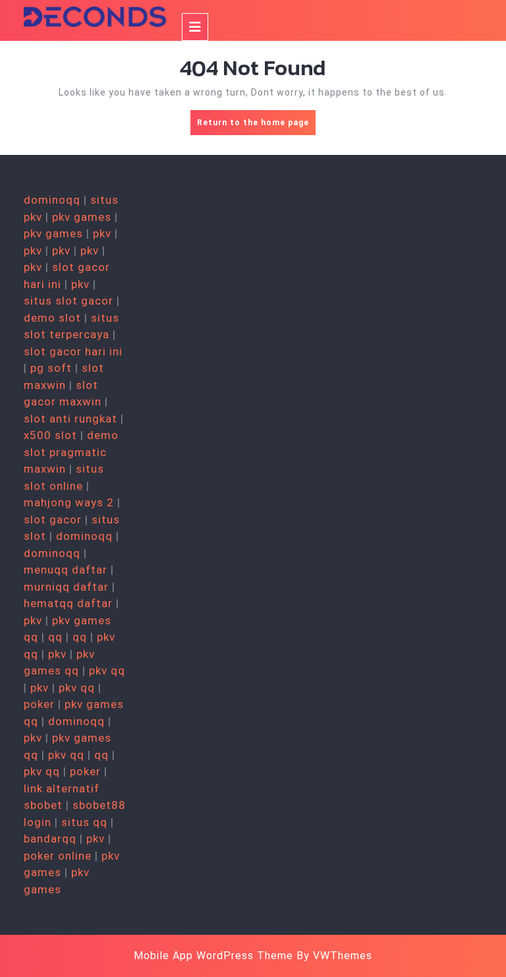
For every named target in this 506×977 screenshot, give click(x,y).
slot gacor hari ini (73, 351)
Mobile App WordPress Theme (213, 955)
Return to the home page (256, 126)
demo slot (52, 317)
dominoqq (52, 199)
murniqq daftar (66, 586)
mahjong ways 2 (69, 502)
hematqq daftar (68, 603)
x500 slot (50, 435)
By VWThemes (334, 955)
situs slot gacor (68, 300)
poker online (58, 855)
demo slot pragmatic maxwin (71, 452)
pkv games (81, 216)
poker (39, 704)
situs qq (84, 822)
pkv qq (107, 670)
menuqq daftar (65, 569)
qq (55, 636)
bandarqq (50, 838)
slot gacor (53, 519)
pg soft (51, 367)
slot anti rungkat (70, 418)
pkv (102, 233)
